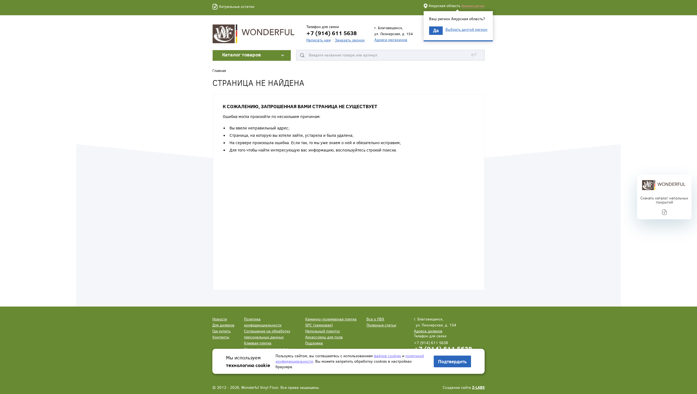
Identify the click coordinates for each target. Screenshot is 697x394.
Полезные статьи (381, 325)
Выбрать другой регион (466, 29)
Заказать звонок (350, 40)
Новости (219, 319)
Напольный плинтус (322, 331)
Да (436, 30)
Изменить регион (473, 6)
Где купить (221, 331)
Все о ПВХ (375, 319)
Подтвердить (452, 361)
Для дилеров (223, 325)
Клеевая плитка (257, 342)
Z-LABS (478, 387)
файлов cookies (387, 355)
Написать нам (318, 40)
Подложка (314, 342)
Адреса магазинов (390, 39)
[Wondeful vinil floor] (254, 33)
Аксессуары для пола (324, 337)
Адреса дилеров (428, 331)
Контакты (220, 337)
